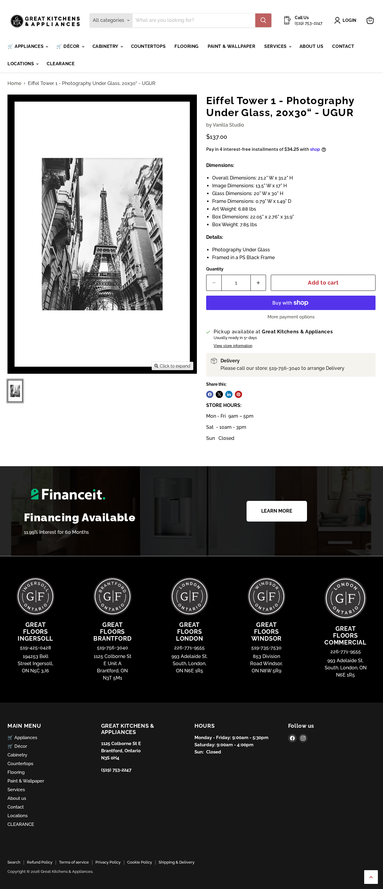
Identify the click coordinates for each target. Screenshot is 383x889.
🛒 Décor (68, 46)
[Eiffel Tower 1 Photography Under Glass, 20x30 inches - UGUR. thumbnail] (15, 391)
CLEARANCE (61, 63)
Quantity (215, 269)
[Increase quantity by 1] (258, 283)
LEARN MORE (276, 511)
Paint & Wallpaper (231, 46)
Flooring (186, 46)
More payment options (291, 317)
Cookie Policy (139, 862)
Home (14, 83)
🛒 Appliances (26, 46)
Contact (343, 46)
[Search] (263, 20)
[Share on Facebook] (209, 394)
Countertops (148, 46)
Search (13, 862)
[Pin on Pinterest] (238, 394)
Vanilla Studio (228, 125)
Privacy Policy (108, 862)
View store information (233, 346)
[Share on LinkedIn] (228, 394)
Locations (21, 63)
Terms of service (74, 862)
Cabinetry (106, 46)
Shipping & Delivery (176, 862)
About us (311, 46)
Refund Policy (39, 862)
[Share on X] (219, 394)
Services (276, 46)
